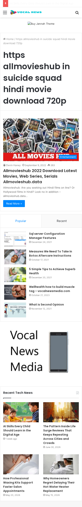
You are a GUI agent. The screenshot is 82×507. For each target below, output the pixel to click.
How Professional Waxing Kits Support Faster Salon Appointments (18, 484)
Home (10, 39)
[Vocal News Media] (26, 12)
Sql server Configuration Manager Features (47, 236)
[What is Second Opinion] (15, 310)
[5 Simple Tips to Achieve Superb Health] (15, 274)
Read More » (14, 203)
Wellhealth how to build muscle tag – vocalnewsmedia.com (52, 289)
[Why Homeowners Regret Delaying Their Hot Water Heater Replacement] (61, 464)
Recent (62, 221)
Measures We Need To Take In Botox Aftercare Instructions (50, 253)
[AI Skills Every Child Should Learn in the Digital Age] (21, 412)
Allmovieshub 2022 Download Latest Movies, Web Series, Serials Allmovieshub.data (40, 176)
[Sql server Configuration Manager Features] (15, 239)
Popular (20, 221)
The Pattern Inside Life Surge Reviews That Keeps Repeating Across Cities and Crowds (59, 434)
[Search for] (77, 13)
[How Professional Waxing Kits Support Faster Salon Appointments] (21, 464)
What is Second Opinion (46, 305)
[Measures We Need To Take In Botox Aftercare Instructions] (15, 256)
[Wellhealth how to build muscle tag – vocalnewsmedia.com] (15, 292)
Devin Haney (13, 165)
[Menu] (5, 13)
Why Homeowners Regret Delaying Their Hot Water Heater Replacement (59, 484)
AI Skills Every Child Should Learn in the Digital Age (17, 430)
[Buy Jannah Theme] (41, 23)
